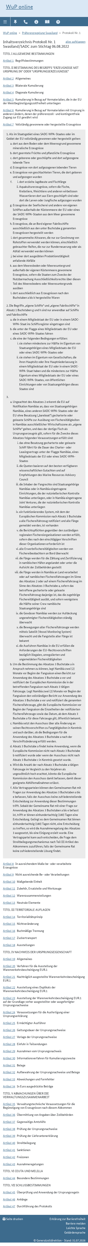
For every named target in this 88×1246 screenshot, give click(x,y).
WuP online (19, 6)
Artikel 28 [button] (9, 1044)
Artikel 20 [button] (9, 966)
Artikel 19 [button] (9, 959)
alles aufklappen (75, 41)
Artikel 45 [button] (9, 1192)
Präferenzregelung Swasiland (39, 33)
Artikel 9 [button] (8, 874)
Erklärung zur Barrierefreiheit (67, 1219)
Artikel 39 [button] (9, 1135)
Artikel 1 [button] (8, 60)
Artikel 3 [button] (8, 85)
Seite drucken (14, 1219)
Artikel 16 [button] (9, 930)
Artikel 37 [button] (9, 1121)
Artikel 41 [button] (9, 1150)
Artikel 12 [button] (9, 895)
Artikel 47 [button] (9, 1206)
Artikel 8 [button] (8, 863)
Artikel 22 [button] (9, 987)
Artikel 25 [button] (9, 1023)
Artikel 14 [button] (9, 916)
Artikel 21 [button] (9, 976)
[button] (5, 21)
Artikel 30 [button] (9, 1058)
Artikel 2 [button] (8, 78)
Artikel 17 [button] (9, 938)
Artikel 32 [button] (9, 1072)
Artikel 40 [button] (9, 1143)
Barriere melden (75, 1223)
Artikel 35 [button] (9, 1104)
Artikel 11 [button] (9, 888)
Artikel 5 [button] (8, 99)
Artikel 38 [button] (9, 1129)
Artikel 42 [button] (9, 1157)
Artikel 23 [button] (9, 998)
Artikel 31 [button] (9, 1065)
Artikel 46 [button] (9, 1199)
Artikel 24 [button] (9, 1012)
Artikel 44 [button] (9, 1178)
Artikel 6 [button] (8, 110)
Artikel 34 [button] (9, 1086)
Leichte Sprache (75, 1228)
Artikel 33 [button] (9, 1079)
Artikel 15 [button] (9, 923)
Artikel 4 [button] (8, 92)
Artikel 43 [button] (9, 1164)
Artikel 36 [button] (9, 1114)
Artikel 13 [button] (9, 902)
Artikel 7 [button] (8, 124)
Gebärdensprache (74, 1232)
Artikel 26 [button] (9, 1030)
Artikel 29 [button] (9, 1051)
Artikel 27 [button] (9, 1037)
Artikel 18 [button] (9, 945)
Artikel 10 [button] (9, 881)
